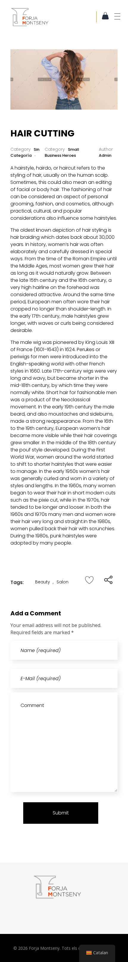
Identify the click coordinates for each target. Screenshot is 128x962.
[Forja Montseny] (53, 17)
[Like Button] (89, 579)
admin (105, 155)
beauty (42, 582)
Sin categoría (24, 152)
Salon (62, 582)
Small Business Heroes (62, 152)
